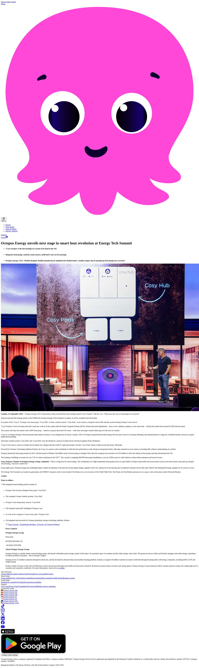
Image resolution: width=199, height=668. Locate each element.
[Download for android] (33, 653)
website (61, 568)
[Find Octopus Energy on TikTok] (3, 607)
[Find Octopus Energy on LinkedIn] (3, 620)
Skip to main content (8, 2)
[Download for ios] (8, 633)
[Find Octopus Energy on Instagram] (3, 611)
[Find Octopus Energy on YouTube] (3, 628)
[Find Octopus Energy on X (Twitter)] (3, 615)
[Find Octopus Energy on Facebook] (3, 624)
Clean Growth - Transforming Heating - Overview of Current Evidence (34, 524)
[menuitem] (8, 225)
